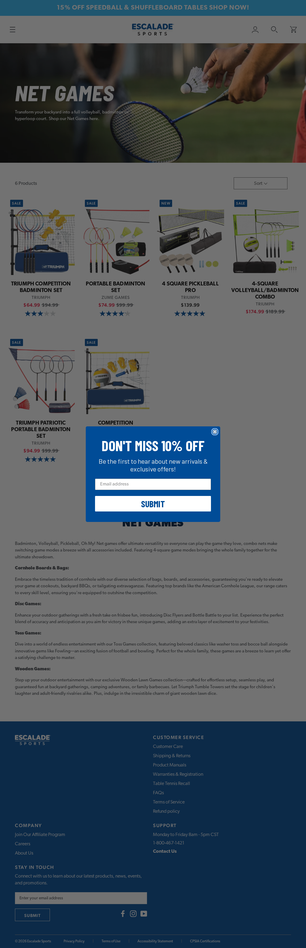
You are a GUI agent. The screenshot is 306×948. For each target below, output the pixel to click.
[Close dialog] (215, 432)
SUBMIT (153, 503)
